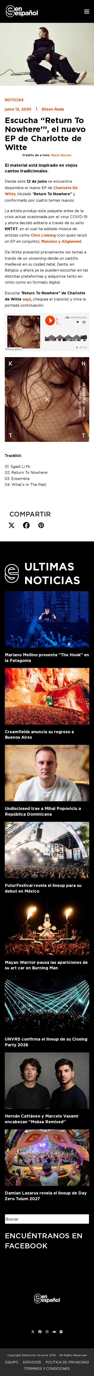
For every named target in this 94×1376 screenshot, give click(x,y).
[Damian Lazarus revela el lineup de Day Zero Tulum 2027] (47, 1156)
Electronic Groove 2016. (39, 1355)
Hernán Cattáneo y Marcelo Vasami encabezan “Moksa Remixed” (41, 1118)
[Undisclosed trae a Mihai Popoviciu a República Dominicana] (47, 772)
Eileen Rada (53, 109)
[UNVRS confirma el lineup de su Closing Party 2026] (47, 1003)
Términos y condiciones (47, 1369)
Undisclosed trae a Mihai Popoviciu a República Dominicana (43, 811)
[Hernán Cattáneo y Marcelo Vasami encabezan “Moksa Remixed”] (47, 1080)
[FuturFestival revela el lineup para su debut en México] (47, 849)
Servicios (32, 1362)
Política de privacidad (67, 1362)
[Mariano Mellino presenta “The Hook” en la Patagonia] (47, 618)
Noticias (14, 100)
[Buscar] (82, 1219)
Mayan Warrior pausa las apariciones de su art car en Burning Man (46, 965)
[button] (86, 11)
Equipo (11, 1362)
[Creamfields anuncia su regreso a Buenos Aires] (47, 695)
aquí (27, 299)
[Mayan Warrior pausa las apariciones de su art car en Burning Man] (47, 926)
